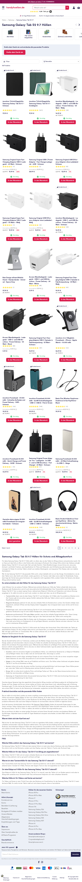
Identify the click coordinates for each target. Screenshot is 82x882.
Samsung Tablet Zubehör (42, 704)
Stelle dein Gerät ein (14, 52)
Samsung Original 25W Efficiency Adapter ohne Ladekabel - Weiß (41, 220)
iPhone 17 (31, 798)
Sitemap (62, 878)
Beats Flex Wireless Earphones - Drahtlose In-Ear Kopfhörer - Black (67, 401)
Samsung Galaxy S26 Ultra (38, 815)
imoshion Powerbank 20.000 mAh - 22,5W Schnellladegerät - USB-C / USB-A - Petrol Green (40, 401)
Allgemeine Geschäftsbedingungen (28, 878)
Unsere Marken (7, 814)
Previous (76, 25)
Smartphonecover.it (35, 842)
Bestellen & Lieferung (9, 806)
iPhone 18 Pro (33, 793)
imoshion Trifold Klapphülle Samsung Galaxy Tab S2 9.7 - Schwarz (13, 103)
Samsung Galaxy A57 (36, 821)
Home (4, 20)
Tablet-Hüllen (19, 697)
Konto (4, 803)
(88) (40, 285)
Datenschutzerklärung (43, 878)
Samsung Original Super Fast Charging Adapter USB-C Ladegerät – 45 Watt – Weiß (14, 220)
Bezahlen (5, 809)
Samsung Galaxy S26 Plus (37, 812)
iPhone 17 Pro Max (35, 804)
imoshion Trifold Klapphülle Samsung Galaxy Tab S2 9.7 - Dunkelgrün (40, 103)
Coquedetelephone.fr (36, 839)
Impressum (6, 829)
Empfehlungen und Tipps (11, 822)
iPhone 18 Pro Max (35, 795)
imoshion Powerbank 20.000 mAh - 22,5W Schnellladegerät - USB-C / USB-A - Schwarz (40, 521)
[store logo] (18, 7)
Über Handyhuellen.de (10, 832)
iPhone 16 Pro (33, 826)
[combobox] (51, 8)
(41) (40, 467)
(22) (14, 529)
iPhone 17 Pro (33, 801)
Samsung (11, 20)
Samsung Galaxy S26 (36, 809)
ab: (59, 115)
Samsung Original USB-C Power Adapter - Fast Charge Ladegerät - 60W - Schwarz (41, 162)
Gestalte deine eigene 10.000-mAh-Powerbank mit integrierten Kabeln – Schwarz (14, 521)
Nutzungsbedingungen (52, 858)
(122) (14, 406)
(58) (67, 166)
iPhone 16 (31, 823)
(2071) (14, 110)
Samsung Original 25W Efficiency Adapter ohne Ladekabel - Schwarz (67, 162)
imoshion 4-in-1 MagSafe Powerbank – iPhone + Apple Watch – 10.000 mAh (66, 340)
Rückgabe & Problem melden (12, 811)
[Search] (67, 8)
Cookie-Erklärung (54, 878)
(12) (67, 406)
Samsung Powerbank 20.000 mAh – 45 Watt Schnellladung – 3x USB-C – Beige (67, 461)
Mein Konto (74, 8)
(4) (67, 527)
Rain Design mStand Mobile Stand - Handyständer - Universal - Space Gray (14, 280)
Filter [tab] (8, 61)
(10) (14, 467)
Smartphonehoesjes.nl (36, 837)
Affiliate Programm (9, 835)
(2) (40, 166)
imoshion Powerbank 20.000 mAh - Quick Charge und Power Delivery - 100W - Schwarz (14, 461)
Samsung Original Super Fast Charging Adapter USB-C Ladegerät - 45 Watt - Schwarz (14, 162)
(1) (13, 287)
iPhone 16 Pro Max (35, 829)
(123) (67, 348)
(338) (40, 406)
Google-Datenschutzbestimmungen (36, 858)
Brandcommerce (8, 843)
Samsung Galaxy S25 (36, 818)
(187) (67, 287)
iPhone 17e (32, 807)
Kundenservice (7, 800)
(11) (14, 166)
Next (79, 25)
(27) (67, 467)
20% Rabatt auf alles (34, 2)
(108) (67, 110)
